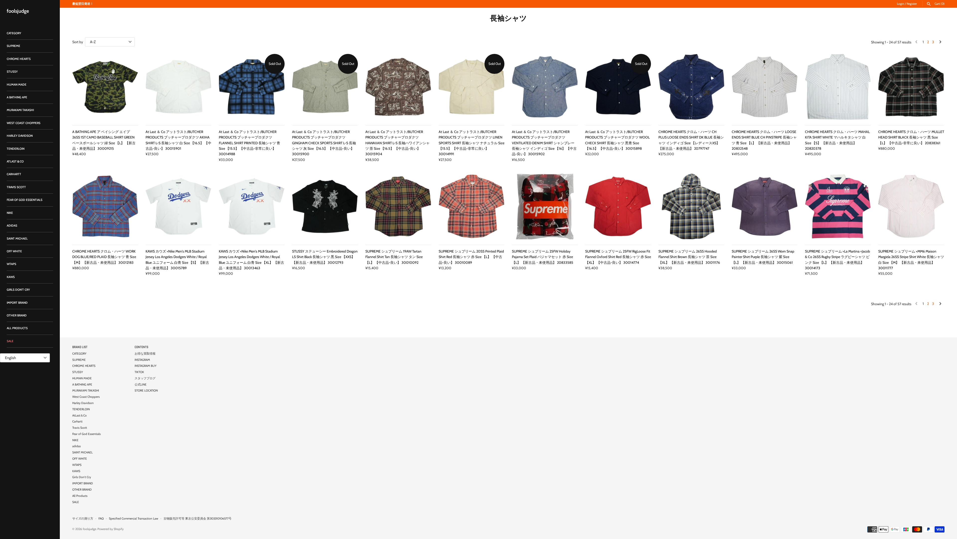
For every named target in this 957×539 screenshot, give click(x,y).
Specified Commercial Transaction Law (133, 518)
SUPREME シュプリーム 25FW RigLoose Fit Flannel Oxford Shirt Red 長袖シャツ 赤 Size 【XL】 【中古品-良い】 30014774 (618, 257)
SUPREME (13, 46)
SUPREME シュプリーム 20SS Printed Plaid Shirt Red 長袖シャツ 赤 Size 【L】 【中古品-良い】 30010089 (471, 257)
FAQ (101, 518)
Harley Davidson (20, 135)
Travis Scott (16, 187)
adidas (12, 225)
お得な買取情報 (145, 353)
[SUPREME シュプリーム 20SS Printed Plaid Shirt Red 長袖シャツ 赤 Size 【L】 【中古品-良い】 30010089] (471, 206)
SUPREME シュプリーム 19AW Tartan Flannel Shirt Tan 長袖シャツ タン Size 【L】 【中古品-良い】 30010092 (394, 257)
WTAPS (11, 264)
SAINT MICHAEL (17, 238)
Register (912, 3)
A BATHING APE (17, 97)
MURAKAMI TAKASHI (20, 110)
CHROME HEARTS (19, 59)
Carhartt (14, 174)
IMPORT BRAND (17, 302)
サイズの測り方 (82, 518)
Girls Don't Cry (18, 289)
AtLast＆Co (15, 161)
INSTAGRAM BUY (146, 366)
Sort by (77, 42)
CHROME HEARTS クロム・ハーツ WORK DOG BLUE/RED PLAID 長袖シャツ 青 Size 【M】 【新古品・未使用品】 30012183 (104, 257)
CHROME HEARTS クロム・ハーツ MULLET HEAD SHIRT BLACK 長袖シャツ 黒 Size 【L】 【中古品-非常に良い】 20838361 (911, 137)
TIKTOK (139, 372)
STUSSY (12, 71)
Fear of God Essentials (24, 200)
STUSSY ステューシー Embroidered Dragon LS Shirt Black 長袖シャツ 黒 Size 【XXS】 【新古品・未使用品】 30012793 (325, 257)
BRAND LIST (79, 347)
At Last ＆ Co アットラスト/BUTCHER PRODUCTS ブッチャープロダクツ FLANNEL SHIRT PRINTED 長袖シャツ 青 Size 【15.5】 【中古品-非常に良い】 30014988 (249, 143)
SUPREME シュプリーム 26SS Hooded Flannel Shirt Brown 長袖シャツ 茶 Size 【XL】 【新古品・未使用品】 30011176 (689, 257)
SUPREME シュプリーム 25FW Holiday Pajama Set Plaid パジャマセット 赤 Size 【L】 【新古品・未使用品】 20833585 (542, 257)
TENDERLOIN (15, 148)
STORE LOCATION (146, 390)
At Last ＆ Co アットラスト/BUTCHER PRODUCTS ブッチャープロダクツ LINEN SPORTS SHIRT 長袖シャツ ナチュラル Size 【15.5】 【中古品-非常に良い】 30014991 (471, 143)
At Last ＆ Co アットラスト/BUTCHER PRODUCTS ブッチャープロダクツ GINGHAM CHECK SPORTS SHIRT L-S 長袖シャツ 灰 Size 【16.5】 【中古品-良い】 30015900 (324, 143)
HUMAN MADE (16, 84)
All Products (17, 328)
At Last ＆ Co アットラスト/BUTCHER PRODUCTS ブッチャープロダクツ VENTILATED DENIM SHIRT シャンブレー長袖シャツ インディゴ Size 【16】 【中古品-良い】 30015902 (544, 143)
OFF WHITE (14, 251)
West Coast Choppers (23, 123)
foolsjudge (89, 529)
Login (900, 3)
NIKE (10, 213)
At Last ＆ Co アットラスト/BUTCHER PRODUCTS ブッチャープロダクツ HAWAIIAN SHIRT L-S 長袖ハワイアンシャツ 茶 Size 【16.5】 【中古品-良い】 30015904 (397, 143)
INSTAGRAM (142, 360)
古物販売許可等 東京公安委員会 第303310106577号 (197, 518)
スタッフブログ (145, 378)
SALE (10, 341)
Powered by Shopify (110, 529)
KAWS (11, 277)
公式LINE (141, 384)
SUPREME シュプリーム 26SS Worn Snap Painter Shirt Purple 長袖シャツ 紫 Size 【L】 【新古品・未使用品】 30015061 (763, 257)
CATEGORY (14, 33)
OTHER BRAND (17, 315)
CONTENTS (141, 347)
